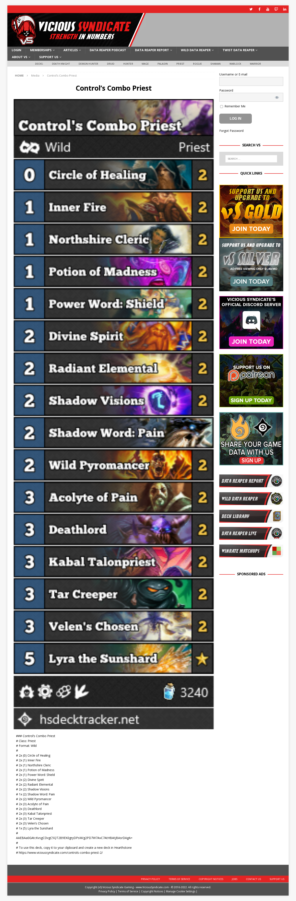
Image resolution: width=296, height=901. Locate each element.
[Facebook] (259, 9)
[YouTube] (268, 9)
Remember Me (235, 106)
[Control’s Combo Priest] (114, 727)
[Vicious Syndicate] (76, 44)
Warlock (235, 63)
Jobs (234, 879)
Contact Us (253, 879)
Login (16, 50)
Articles (70, 50)
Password (226, 90)
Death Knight (61, 63)
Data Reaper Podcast (108, 50)
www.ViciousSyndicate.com (152, 887)
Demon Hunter (88, 63)
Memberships (41, 50)
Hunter (128, 63)
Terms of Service (179, 879)
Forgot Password (231, 131)
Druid (111, 63)
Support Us (48, 57)
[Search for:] (251, 158)
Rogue (197, 63)
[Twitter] (251, 9)
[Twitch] (276, 9)
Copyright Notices (211, 879)
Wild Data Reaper (196, 50)
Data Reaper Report (152, 50)
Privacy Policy (150, 879)
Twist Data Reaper (238, 50)
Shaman (215, 63)
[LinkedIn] (285, 9)
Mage (145, 63)
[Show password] (277, 97)
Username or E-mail (233, 74)
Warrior (255, 63)
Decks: (39, 63)
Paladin (163, 63)
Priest (180, 63)
